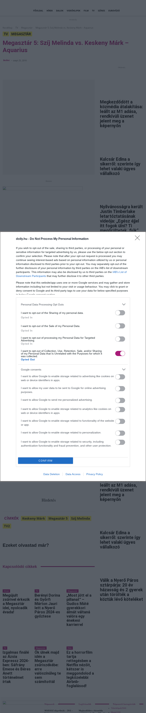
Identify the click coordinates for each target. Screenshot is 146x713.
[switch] (120, 312)
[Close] (138, 239)
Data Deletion (51, 474)
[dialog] (73, 356)
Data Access (73, 474)
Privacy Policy (94, 474)
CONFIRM (46, 460)
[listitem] (73, 304)
